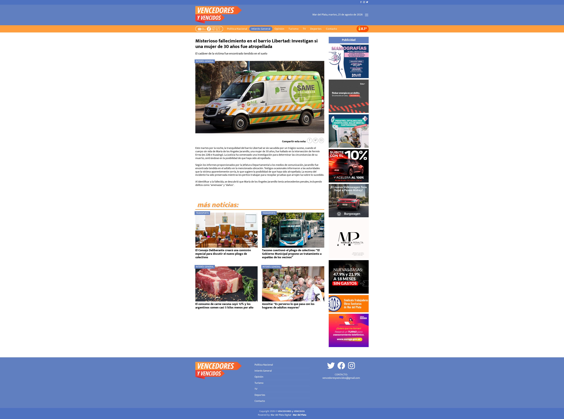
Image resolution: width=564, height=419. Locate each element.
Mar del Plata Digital (281, 415)
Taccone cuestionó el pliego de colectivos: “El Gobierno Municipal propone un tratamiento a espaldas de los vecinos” (292, 254)
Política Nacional (237, 29)
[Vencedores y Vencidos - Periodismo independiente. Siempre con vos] (220, 15)
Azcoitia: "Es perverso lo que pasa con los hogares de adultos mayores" (288, 306)
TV (304, 29)
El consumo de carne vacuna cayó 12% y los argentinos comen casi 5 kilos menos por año (224, 306)
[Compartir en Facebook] (309, 140)
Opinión (279, 29)
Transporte (202, 213)
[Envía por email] (321, 140)
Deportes (316, 29)
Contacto (331, 29)
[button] (367, 15)
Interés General (260, 29)
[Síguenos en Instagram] (364, 2)
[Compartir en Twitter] (315, 140)
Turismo (293, 29)
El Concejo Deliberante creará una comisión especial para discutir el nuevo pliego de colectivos (223, 254)
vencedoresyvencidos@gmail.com (341, 378)
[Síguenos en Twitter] (367, 2)
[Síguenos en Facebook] (361, 2)
